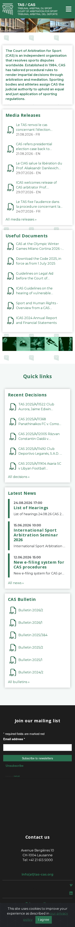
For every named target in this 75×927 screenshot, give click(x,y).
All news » (16, 583)
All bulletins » (19, 682)
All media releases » (21, 219)
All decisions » (19, 477)
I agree (43, 920)
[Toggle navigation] (69, 9)
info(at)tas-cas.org (37, 874)
